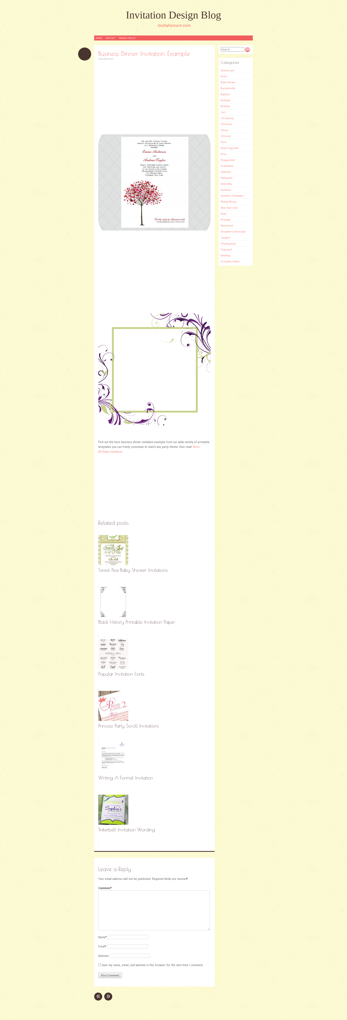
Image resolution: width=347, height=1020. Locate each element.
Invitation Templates (232, 195)
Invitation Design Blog (173, 15)
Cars (223, 112)
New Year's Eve (229, 207)
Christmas (226, 124)
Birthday (225, 100)
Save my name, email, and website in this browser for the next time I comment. (152, 965)
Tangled (225, 237)
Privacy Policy (127, 37)
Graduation (227, 165)
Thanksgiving (228, 243)
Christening (227, 118)
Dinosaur (226, 136)
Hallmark (226, 171)
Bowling (225, 106)
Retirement (227, 225)
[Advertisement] (154, 93)
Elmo (224, 154)
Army (224, 76)
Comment (105, 888)
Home (99, 37)
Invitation (226, 189)
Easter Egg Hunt (230, 148)
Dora (224, 142)
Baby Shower (228, 82)
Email (102, 946)
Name (102, 937)
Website (103, 956)
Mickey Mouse (229, 201)
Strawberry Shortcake (233, 231)
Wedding (225, 255)
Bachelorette (228, 88)
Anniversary (227, 70)
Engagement (228, 160)
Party (223, 213)
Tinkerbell (226, 249)
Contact (110, 37)
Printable (226, 219)
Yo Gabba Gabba (230, 261)
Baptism (225, 94)
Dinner (224, 130)
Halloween (227, 177)
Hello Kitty (226, 183)
